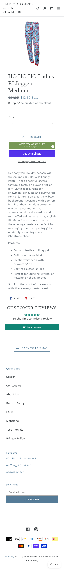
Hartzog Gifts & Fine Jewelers (18, 8)
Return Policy (15, 403)
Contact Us (13, 385)
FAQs (9, 412)
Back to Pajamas (34, 348)
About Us (12, 394)
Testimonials (14, 429)
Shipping (14, 103)
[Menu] (58, 8)
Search (11, 376)
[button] (32, 145)
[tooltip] (52, 146)
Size (11, 117)
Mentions (12, 420)
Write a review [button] (32, 327)
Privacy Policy (15, 438)
